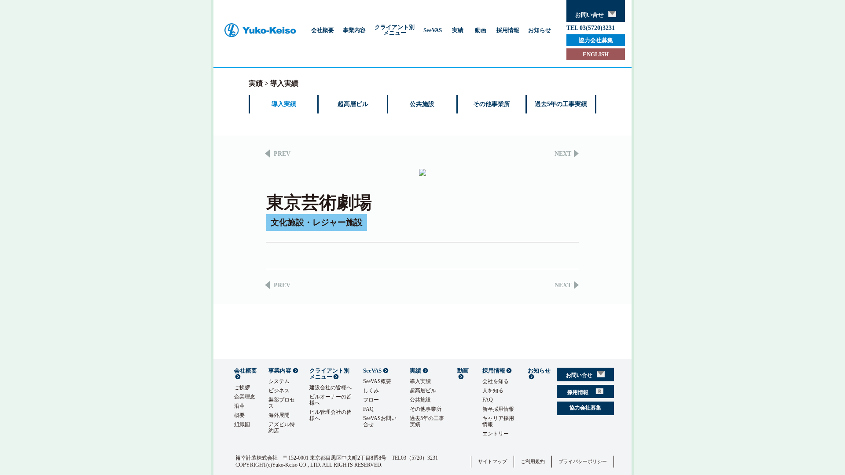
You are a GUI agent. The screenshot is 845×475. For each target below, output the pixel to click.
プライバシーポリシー (582, 461)
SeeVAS (432, 30)
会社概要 (322, 30)
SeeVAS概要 (377, 381)
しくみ (371, 390)
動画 (480, 30)
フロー (371, 400)
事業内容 (354, 30)
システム (279, 381)
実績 (457, 30)
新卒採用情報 (498, 409)
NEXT (563, 154)
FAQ (368, 409)
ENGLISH (596, 54)
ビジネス (279, 390)
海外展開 (279, 415)
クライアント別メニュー (395, 30)
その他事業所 (491, 104)
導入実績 (284, 104)
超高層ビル (353, 104)
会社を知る (495, 381)
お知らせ (539, 30)
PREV (282, 154)
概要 (239, 415)
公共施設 (422, 104)
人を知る (492, 390)
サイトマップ (492, 461)
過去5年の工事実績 (561, 104)
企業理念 (244, 397)
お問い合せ (589, 14)
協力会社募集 (596, 40)
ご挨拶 (242, 387)
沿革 (239, 406)
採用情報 (507, 30)
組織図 (242, 424)
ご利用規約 (533, 461)
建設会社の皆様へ (330, 387)
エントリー (495, 434)
